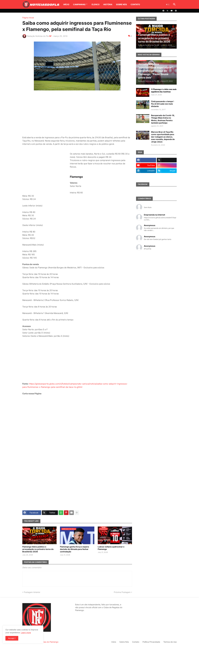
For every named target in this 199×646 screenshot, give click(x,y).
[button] (167, 4)
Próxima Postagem (122, 592)
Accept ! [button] (12, 638)
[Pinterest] (66, 512)
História (107, 4)
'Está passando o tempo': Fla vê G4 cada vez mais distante (162, 103)
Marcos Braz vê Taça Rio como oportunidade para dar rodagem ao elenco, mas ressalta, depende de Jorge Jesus (163, 137)
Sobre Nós (121, 4)
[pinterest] (176, 11)
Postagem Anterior (32, 592)
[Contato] (146, 176)
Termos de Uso (170, 642)
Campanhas (79, 4)
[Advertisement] (77, 114)
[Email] (71, 512)
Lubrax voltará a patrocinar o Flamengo (111, 548)
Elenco (96, 4)
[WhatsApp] (61, 512)
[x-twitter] (167, 11)
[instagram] (167, 165)
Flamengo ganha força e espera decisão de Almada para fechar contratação (74, 549)
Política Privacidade (151, 642)
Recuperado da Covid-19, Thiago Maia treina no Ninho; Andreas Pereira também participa (163, 119)
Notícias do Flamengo (48, 642)
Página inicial (28, 18)
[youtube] (172, 11)
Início (66, 4)
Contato (135, 4)
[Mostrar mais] (76, 512)
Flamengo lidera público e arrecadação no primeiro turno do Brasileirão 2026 (38, 549)
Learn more (26, 632)
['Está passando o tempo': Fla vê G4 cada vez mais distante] (142, 104)
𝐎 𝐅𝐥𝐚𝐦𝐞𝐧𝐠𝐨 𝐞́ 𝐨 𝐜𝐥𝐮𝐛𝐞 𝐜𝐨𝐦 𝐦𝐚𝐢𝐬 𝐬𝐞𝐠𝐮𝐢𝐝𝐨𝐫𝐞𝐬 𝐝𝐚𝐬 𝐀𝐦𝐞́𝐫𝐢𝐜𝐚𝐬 (163, 90)
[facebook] (163, 11)
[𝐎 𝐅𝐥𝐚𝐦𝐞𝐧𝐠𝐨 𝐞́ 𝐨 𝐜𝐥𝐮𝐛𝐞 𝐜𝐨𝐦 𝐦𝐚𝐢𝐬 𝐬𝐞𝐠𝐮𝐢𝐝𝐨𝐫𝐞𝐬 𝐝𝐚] (142, 92)
